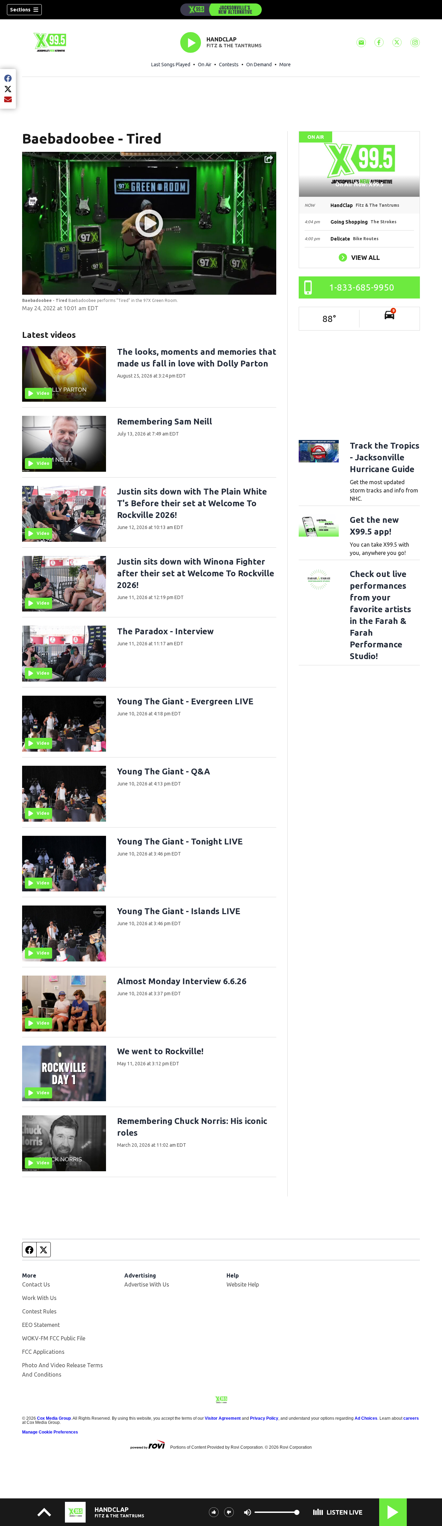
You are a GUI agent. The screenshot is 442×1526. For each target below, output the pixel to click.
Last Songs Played (170, 64)
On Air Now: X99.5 (359, 184)
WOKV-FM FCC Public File (53, 1338)
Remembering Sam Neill (164, 421)
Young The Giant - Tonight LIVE (180, 841)
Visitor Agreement (223, 1418)
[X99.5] (221, 10)
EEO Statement (41, 1325)
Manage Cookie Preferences (50, 1432)
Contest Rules (39, 1311)
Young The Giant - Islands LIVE (178, 911)
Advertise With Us (146, 1284)
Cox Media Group (54, 1418)
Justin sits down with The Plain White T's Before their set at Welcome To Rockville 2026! (192, 503)
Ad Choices (366, 1418)
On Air (204, 64)
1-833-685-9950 (361, 287)
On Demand (259, 64)
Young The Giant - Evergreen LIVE (185, 701)
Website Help (243, 1284)
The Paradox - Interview (165, 631)
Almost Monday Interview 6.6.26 (182, 981)
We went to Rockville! (160, 1051)
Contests (229, 64)
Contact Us (36, 1284)
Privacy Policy (264, 1418)
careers (411, 1418)
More (285, 64)
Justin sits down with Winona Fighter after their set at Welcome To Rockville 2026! (195, 573)
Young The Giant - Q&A (163, 771)
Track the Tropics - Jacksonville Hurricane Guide (385, 457)
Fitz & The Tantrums (234, 45)
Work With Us (39, 1298)
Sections (20, 9)
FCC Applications (43, 1352)
